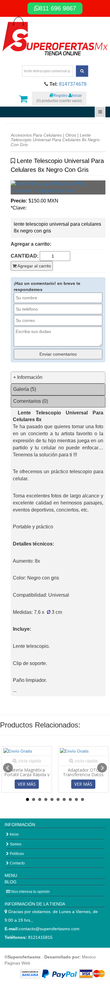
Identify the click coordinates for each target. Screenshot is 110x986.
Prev (8, 768)
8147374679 (72, 84)
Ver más (27, 784)
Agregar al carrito (33, 265)
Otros (70, 135)
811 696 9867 (57, 8)
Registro (60, 95)
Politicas (16, 854)
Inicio (14, 834)
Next (102, 768)
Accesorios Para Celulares (36, 135)
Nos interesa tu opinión (30, 892)
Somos (15, 844)
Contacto (17, 863)
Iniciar (77, 95)
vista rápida (29, 760)
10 (82, 799)
